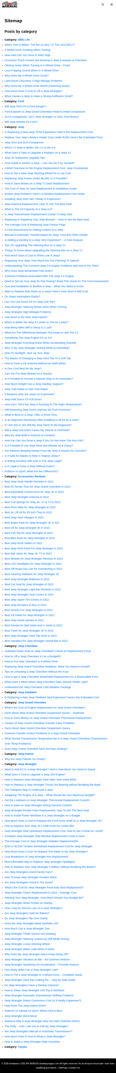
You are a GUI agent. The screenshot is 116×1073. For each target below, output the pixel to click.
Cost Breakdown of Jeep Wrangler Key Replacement (36, 856)
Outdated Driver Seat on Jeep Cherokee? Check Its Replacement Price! (48, 651)
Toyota (22, 1046)
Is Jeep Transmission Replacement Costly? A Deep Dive (38, 214)
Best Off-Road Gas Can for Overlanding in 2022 (33, 568)
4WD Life (24, 39)
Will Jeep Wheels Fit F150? (21, 121)
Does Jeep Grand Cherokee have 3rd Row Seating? (36, 748)
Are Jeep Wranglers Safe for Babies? (27, 913)
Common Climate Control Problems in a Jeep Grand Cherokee (42, 733)
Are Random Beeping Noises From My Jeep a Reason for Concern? (46, 450)
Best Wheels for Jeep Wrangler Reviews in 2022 (34, 558)
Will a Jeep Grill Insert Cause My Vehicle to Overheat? (37, 430)
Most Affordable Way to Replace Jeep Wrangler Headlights (40, 861)
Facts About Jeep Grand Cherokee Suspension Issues (37, 728)
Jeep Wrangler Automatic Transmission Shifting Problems (39, 995)
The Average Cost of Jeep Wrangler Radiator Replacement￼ (41, 841)
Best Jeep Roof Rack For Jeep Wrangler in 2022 (34, 548)
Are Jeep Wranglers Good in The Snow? (29, 882)
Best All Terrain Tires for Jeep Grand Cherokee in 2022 (37, 486)
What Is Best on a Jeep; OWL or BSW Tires (31, 414)
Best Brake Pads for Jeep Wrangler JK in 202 (32, 522)
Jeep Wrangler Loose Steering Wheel (27, 944)
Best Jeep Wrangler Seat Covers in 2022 (29, 594)
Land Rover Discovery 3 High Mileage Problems (33, 80)
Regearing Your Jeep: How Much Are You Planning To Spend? (42, 260)
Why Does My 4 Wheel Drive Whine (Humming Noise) (37, 85)
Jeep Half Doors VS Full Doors (23, 399)
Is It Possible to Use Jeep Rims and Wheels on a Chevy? (39, 445)
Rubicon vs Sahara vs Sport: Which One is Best (33, 1010)
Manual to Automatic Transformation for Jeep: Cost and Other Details (46, 234)
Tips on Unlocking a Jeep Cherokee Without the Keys (37, 671)
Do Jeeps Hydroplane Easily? (22, 296)
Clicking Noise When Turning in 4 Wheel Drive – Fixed (37, 65)
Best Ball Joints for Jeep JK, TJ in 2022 (28, 553)
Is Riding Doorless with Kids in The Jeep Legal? (33, 460)
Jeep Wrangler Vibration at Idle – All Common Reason (37, 959)
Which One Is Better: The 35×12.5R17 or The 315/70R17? (40, 44)
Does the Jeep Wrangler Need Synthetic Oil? (32, 923)
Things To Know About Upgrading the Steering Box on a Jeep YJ (43, 250)
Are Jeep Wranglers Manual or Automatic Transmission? (38, 1031)
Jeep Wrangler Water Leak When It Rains (30, 949)
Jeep (21, 127)
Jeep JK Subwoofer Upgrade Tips (25, 157)
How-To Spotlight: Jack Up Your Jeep (27, 353)
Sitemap (63, 1067)
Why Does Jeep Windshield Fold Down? (29, 270)
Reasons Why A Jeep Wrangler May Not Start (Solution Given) (42, 1021)
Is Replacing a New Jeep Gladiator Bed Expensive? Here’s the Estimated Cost (52, 697)
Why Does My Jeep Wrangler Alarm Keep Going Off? (37, 954)
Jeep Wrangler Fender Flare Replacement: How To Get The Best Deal (47, 810)
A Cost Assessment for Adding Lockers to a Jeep (34, 229)
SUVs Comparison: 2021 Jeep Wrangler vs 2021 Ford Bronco (42, 116)
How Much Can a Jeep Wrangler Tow (27, 928)
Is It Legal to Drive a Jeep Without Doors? (30, 466)
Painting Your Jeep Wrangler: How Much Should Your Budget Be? (44, 897)
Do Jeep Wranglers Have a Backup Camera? (32, 985)
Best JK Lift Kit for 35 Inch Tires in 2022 (28, 512)
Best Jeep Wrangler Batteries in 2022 (27, 579)
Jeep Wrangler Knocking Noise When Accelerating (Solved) (40, 342)
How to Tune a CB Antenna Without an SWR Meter (35, 363)
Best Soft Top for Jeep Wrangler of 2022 (29, 532)
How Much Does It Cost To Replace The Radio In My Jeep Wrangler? (46, 851)
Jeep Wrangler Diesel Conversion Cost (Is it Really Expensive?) (43, 1000)
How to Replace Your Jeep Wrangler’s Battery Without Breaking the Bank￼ (50, 866)
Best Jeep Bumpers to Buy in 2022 (25, 604)
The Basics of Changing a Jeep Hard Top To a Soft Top (38, 358)
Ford (21, 101)
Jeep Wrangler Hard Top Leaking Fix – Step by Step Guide (40, 979)
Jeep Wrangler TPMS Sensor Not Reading (30, 933)
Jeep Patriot (26, 753)
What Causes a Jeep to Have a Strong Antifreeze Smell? (39, 96)
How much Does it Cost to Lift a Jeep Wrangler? (34, 91)
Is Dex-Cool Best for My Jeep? (23, 368)
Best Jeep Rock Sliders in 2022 (23, 543)
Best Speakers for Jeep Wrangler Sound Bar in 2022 (36, 640)
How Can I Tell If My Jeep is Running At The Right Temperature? (43, 404)
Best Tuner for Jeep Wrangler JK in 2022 (29, 630)
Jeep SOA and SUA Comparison (24, 142)
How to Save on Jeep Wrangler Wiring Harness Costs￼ (38, 805)
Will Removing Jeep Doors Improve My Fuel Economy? (38, 409)
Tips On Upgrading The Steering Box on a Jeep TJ (35, 245)
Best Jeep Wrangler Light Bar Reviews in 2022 (33, 589)
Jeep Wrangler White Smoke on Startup (28, 903)
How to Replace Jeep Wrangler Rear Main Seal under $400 (40, 779)
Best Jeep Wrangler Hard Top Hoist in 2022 (31, 635)
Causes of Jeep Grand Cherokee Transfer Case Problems (39, 723)
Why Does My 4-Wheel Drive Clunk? (27, 75)
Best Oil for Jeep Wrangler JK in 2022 (27, 527)
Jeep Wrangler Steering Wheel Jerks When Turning (35, 306)
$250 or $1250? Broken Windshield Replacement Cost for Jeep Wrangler (48, 846)
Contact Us (74, 1067)
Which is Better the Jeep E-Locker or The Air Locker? (37, 322)
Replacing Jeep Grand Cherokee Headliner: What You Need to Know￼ (47, 666)
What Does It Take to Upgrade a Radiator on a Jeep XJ (38, 152)
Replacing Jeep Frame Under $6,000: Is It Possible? (36, 178)
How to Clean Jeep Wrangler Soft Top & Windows (34, 990)
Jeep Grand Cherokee (32, 702)
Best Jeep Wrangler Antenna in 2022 (27, 497)
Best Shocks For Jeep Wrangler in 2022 (29, 610)
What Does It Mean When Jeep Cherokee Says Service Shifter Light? (46, 681)
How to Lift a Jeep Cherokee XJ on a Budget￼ (33, 656)
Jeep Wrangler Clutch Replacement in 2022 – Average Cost (40, 892)
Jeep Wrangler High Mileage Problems (28, 312)
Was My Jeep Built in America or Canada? (30, 435)
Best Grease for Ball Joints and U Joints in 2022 (33, 625)
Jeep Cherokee (27, 645)
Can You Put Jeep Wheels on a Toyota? (28, 373)
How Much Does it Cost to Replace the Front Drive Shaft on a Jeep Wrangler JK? (53, 820)
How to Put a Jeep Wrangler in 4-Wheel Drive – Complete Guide (43, 974)
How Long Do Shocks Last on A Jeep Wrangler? (34, 908)
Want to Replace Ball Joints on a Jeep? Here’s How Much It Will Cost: (47, 291)
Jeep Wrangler (27, 764)
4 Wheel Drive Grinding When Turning (27, 49)
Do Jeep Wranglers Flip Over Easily (26, 918)
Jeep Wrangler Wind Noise (21, 1016)
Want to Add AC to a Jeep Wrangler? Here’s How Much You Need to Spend (50, 769)
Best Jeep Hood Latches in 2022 (24, 620)
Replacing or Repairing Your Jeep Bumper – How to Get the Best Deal (47, 219)
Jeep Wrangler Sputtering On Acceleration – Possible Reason (42, 964)
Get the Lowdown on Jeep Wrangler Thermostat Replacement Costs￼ (47, 800)
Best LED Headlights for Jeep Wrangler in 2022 (33, 563)
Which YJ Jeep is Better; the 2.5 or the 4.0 (30, 147)
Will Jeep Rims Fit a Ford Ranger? (25, 106)
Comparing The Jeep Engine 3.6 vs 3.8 (28, 337)
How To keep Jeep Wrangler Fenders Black (31, 877)
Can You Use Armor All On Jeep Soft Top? (30, 301)
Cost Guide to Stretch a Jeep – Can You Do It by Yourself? (40, 163)
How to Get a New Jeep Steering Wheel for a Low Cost (38, 173)
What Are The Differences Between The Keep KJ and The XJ (41, 332)
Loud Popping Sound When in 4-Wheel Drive (32, 70)
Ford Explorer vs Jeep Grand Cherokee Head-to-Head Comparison (45, 111)
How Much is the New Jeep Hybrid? (26, 317)
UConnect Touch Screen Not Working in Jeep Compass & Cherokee (46, 60)
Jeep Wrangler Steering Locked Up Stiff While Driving (37, 938)
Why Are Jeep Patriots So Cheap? (25, 759)
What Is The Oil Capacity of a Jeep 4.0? (29, 209)
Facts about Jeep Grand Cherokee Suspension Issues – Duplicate (44, 712)
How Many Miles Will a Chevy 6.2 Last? (28, 327)
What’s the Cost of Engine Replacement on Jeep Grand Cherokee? (45, 707)
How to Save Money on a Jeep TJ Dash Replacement (37, 183)
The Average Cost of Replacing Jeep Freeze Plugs (35, 224)
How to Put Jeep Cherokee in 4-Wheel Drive (31, 661)
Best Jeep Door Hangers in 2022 (24, 517)
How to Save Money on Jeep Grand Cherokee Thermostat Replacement (48, 717)
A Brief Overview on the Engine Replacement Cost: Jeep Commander (46, 168)
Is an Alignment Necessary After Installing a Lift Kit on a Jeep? (42, 419)
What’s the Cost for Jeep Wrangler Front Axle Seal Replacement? (44, 887)
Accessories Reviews (31, 476)
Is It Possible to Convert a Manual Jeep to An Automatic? (39, 378)
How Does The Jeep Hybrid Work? (25, 1005)
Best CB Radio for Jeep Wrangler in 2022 (29, 615)
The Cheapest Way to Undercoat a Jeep (29, 789)
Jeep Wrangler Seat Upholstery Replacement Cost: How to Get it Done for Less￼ (54, 831)
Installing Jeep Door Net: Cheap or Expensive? (33, 199)
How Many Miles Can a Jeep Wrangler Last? (31, 969)
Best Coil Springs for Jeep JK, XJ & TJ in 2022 (33, 502)
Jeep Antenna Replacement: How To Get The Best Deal (38, 204)
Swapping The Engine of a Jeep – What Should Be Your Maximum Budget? (50, 795)
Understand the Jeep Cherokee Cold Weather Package (38, 687)
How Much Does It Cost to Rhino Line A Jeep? (32, 255)
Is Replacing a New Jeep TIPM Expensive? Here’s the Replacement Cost (49, 132)
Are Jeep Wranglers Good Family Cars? (29, 872)
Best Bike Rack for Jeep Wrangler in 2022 (30, 538)
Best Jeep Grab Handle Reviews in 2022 (29, 481)
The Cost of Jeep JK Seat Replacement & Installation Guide (41, 188)
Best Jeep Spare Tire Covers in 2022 (27, 599)
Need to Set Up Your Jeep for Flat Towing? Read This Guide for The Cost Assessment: (57, 281)
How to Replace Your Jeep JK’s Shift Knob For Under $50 (39, 825)
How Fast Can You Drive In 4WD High (27, 55)
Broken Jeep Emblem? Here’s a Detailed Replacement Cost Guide (45, 193)
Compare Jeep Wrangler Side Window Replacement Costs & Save (45, 836)
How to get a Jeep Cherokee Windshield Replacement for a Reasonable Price (51, 676)
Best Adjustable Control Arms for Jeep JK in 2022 (34, 491)
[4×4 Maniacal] (10, 4)
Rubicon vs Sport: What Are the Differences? (31, 471)
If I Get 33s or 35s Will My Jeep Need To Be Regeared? (38, 425)
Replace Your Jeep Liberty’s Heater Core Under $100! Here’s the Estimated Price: (54, 137)
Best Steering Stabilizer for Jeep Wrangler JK (32, 574)
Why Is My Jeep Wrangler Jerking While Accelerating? (37, 347)
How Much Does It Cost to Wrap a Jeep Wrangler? (35, 1036)
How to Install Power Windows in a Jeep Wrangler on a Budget (42, 815)
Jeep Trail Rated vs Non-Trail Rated (26, 389)
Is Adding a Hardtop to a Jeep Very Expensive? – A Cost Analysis (44, 240)
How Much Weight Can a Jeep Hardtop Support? (34, 384)
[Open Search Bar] (102, 4)
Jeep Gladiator (27, 692)
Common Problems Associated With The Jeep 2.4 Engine (39, 276)
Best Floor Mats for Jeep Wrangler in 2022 (30, 507)
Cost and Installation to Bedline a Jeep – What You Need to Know (44, 286)
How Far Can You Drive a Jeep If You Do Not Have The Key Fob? (44, 440)
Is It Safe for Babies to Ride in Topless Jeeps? (32, 455)
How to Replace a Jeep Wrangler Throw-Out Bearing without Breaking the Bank (52, 784)
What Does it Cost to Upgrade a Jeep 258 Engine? (35, 774)
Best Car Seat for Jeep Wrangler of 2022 (29, 584)
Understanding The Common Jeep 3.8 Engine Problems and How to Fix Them (52, 265)
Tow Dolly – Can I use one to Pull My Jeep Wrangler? (37, 1026)
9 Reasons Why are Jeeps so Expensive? (30, 394)
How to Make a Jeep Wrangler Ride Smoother (32, 1041)
